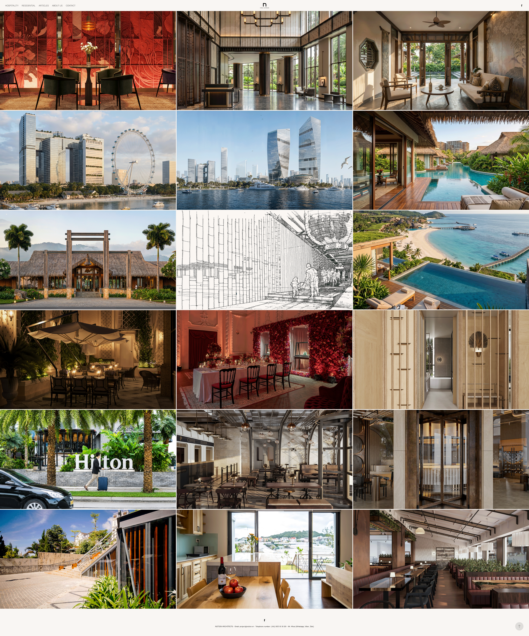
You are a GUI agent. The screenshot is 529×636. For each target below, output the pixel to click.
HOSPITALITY (11, 5)
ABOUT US (57, 5)
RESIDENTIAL (28, 5)
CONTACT (70, 5)
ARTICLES (44, 5)
